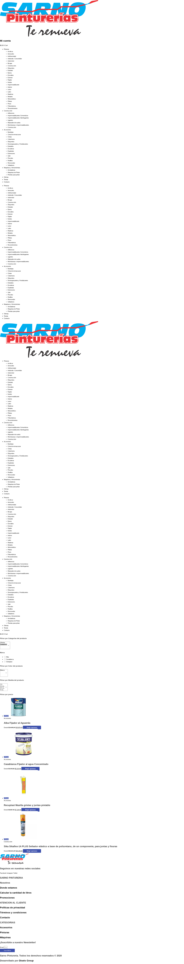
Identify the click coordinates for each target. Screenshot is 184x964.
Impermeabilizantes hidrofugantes (18, 118)
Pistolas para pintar (14, 175)
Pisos (9, 103)
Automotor (11, 61)
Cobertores (11, 139)
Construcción (12, 66)
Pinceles (10, 158)
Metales (10, 96)
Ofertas (6, 177)
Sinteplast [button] (9, 662)
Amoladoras (11, 170)
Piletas (10, 101)
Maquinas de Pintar (14, 172)
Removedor (11, 163)
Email (2, 947)
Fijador (10, 80)
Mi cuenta (5, 40)
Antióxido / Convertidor (15, 58)
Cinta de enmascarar (14, 134)
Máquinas (5, 937)
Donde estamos (8, 887)
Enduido (10, 70)
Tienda (6, 179)
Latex (9, 92)
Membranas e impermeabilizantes (18, 125)
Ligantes (10, 120)
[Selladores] (3, 644)
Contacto (6, 182)
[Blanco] (2, 670)
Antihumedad (12, 56)
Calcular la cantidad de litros (15, 892)
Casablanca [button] (10, 659)
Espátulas (11, 151)
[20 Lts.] (2, 688)
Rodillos (10, 160)
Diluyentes (11, 68)
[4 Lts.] (2, 690)
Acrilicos (10, 51)
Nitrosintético (12, 99)
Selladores (11, 165)
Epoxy (10, 73)
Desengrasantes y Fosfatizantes (18, 144)
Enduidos (11, 146)
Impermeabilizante (13, 85)
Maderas (10, 94)
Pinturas (6, 49)
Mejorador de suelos (14, 122)
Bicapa (10, 63)
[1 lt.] (2, 684)
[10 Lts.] (2, 686)
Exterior (10, 77)
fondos (10, 82)
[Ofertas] (3, 643)
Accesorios (7, 130)
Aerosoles (11, 54)
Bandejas (11, 132)
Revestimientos (12, 108)
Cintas (10, 137)
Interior (10, 87)
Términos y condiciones (13, 912)
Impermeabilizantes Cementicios (18, 115)
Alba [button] (7, 657)
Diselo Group (26, 960)
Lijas (9, 156)
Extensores (11, 153)
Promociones (7, 897)
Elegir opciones (32, 727)
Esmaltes (11, 75)
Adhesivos (11, 113)
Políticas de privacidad (12, 907)
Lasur (9, 89)
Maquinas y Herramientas (12, 167)
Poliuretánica (12, 106)
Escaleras (11, 148)
